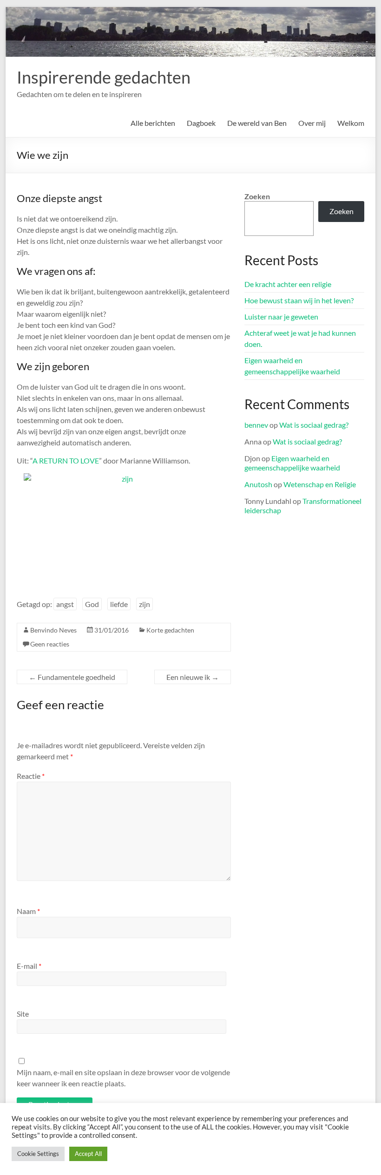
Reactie (31, 775)
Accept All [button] (88, 1153)
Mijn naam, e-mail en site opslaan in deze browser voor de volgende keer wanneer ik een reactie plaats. (123, 1078)
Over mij (312, 122)
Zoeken (257, 196)
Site (23, 1013)
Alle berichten (153, 122)
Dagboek (201, 122)
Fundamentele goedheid (72, 676)
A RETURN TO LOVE (66, 460)
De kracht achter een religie (287, 284)
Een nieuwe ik (192, 676)
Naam (28, 911)
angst (65, 604)
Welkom (350, 122)
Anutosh (258, 484)
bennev (256, 424)
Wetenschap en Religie (319, 484)
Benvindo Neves (53, 630)
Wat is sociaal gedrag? (313, 424)
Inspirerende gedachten (103, 77)
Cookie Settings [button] (38, 1153)
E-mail (29, 965)
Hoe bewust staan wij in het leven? (299, 300)
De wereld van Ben (257, 122)
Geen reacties (49, 644)
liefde (119, 604)
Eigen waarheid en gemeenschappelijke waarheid (292, 463)
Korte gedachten (170, 630)
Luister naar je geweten (281, 316)
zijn (144, 604)
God (92, 604)
